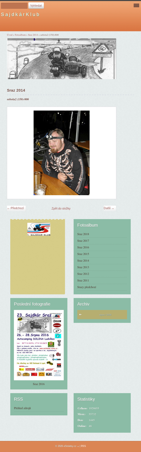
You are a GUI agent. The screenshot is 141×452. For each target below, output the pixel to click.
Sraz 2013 (83, 267)
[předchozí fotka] (13, 153)
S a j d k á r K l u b (20, 14)
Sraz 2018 (83, 234)
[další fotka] (110, 153)
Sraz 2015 (83, 254)
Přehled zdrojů (22, 408)
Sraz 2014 (33, 34)
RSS (83, 446)
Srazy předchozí (86, 287)
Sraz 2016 (83, 247)
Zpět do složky (61, 208)
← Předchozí (15, 208)
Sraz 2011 (83, 280)
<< (81, 315)
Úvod (9, 34)
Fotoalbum (20, 34)
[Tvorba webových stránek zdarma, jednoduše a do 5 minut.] (78, 446)
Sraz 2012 (83, 274)
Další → (109, 208)
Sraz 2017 (83, 240)
